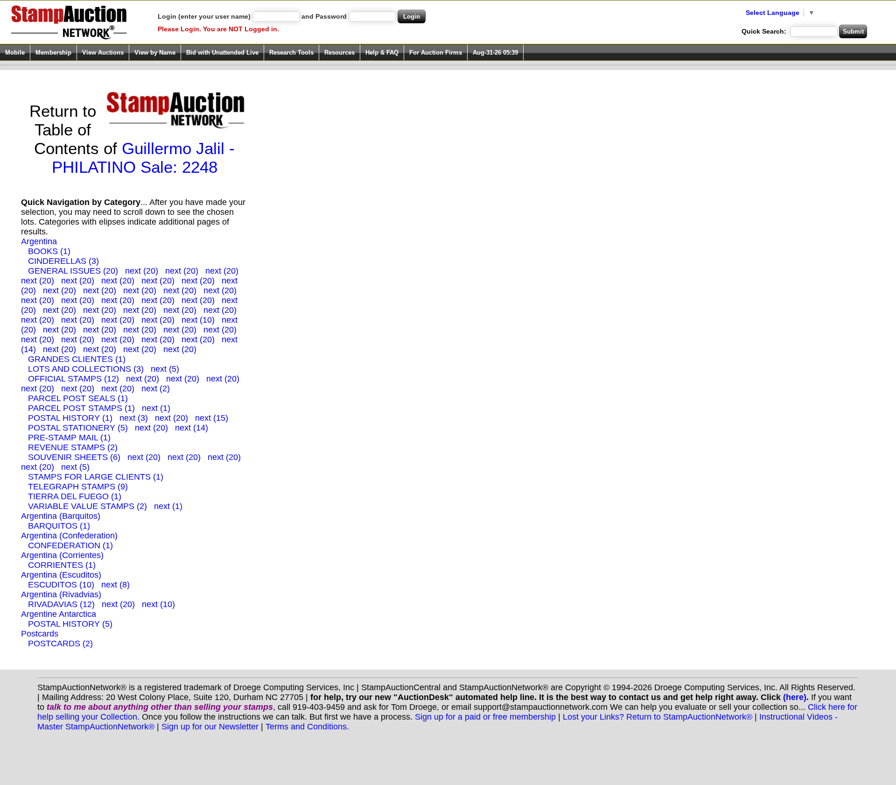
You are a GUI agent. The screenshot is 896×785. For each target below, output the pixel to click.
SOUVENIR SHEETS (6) (74, 457)
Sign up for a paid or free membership (485, 716)
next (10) (198, 320)
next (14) (191, 427)
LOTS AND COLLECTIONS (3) (86, 369)
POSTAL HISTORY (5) (70, 624)
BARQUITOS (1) (59, 525)
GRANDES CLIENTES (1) (77, 359)
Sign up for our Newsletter (210, 726)
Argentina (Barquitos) (60, 516)
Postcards (39, 633)
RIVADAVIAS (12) (61, 604)
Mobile (15, 52)
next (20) (141, 271)
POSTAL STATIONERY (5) (78, 427)
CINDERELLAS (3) (63, 261)
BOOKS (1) (49, 251)
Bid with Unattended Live (222, 52)
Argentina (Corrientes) (62, 555)
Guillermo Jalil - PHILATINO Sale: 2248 (143, 157)
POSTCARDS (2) (60, 643)
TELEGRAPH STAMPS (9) (78, 486)
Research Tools (291, 52)
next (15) (211, 418)
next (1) (156, 408)
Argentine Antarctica (58, 614)
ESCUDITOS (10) (61, 584)
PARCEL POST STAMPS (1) (81, 408)
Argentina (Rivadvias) (61, 594)
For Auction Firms (435, 52)
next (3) (133, 418)
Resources (339, 52)
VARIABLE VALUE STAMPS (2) (87, 506)
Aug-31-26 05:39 (495, 52)
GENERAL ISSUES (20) (73, 271)
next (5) (165, 369)
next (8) (115, 584)
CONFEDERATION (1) (70, 545)
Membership (53, 52)
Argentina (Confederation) (69, 535)
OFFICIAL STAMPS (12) (73, 378)
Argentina (39, 241)
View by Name (154, 52)
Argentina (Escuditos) (61, 575)
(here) (794, 697)
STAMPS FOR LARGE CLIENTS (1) (95, 476)
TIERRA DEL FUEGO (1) (74, 496)
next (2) (155, 388)
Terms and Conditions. (307, 726)
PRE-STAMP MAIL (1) (69, 437)
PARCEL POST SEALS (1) (78, 398)
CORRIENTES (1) (62, 565)
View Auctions (103, 52)
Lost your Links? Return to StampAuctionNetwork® (657, 716)
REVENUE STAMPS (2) (73, 447)
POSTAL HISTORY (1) (70, 418)
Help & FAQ (382, 52)
